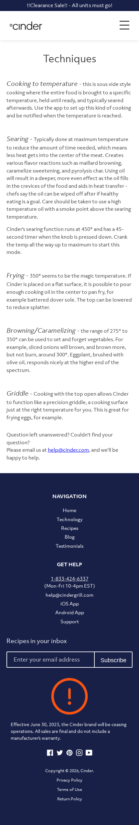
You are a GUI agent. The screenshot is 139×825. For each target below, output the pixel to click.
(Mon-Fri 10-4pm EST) (69, 582)
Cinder (86, 770)
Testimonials (69, 546)
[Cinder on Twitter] (60, 754)
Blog (70, 536)
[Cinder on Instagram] (79, 754)
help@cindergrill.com (69, 595)
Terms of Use (69, 789)
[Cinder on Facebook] (50, 754)
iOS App (69, 603)
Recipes (69, 528)
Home (69, 510)
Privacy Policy (69, 780)
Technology (70, 519)
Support (69, 621)
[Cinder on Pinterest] (69, 754)
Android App (69, 612)
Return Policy (69, 799)
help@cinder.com (68, 450)
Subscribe (113, 660)
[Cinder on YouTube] (89, 754)
